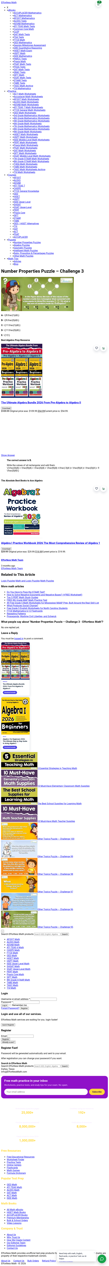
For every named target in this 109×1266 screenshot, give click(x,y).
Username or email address (15, 999)
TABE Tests (19, 83)
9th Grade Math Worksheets (28, 131)
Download (6, 408)
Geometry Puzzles (23, 248)
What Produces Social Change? (22, 605)
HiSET (17, 196)
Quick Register (8, 1025)
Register (24, 1008)
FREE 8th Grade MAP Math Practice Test (27, 600)
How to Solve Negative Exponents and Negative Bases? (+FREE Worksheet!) (44, 594)
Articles (17, 261)
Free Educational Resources (20, 1157)
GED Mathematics (23, 42)
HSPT (17, 199)
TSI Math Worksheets (24, 172)
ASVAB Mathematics (24, 23)
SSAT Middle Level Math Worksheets (32, 156)
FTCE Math (19, 40)
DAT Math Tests (22, 34)
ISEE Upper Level (22, 202)
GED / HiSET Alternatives (26, 223)
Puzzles (12, 239)
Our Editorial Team (16, 1242)
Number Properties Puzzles (27, 242)
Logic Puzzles (8, 580)
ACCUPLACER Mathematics (27, 13)
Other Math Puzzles (23, 256)
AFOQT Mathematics (24, 18)
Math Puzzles (47, 580)
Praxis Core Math (15, 974)
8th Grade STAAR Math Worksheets (31, 161)
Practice (12, 91)
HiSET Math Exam (23, 50)
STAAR (17, 218)
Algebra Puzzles (22, 245)
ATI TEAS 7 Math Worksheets (28, 107)
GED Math (12, 955)
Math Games (13, 1170)
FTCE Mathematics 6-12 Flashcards (25, 611)
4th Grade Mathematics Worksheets (32, 118)
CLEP (16, 31)
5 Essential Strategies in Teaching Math (57, 768)
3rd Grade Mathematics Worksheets (32, 115)
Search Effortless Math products (17, 934)
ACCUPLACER (21, 237)
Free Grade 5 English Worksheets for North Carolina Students (37, 608)
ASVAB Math (13, 944)
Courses (12, 175)
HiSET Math (13, 958)
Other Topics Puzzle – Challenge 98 (55, 874)
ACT (16, 231)
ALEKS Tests (20, 21)
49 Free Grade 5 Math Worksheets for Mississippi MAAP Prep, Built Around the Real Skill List (53, 603)
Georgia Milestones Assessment (30, 45)
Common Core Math (24, 29)
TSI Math (11, 988)
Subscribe (97, 1092)
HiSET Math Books (16, 1212)
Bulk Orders (33, 1260)
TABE (16, 221)
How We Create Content (18, 1240)
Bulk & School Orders (17, 1220)
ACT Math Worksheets (25, 94)
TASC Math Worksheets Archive (29, 169)
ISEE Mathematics (23, 56)
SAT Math (12, 1192)
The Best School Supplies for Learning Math (59, 803)
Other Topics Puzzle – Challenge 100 (55, 839)
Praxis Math (20, 61)
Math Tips (13, 258)
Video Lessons (14, 1223)
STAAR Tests (20, 80)
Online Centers (14, 1165)
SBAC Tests (19, 72)
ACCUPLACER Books (17, 1215)
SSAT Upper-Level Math (18, 969)
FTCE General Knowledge (26, 191)
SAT (16, 229)
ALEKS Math (13, 942)
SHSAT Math (13, 966)
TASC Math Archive (23, 85)
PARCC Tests (20, 58)
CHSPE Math (13, 950)
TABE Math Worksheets (25, 166)
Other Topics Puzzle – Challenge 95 (55, 927)
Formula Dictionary (16, 1173)
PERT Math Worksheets (25, 142)
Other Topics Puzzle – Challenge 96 (55, 909)
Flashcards (12, 1167)
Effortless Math (9, 2)
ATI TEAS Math (14, 1187)
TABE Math (12, 982)
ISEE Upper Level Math (18, 963)
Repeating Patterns (16, 613)
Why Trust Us (13, 1237)
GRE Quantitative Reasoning (28, 48)
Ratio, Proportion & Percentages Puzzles (34, 253)
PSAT (16, 234)
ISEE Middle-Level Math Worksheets (32, 139)
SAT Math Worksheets (25, 150)
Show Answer (8, 455)
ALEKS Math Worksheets (26, 102)
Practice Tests (14, 1162)
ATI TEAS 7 (19, 185)
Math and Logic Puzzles (28, 580)
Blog (16, 264)
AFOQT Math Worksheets (26, 99)
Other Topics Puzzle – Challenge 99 (55, 856)
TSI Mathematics (22, 88)
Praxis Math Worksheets (26, 145)
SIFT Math (19, 75)
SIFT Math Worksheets (25, 153)
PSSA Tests (19, 67)
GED (16, 193)
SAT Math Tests (22, 69)
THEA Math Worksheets (25, 164)
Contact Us (12, 1248)
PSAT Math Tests (22, 64)
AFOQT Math (13, 939)
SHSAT (17, 204)
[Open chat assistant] (102, 1259)
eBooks (11, 10)
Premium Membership (18, 1217)
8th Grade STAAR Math (18, 980)
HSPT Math (19, 53)
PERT (16, 210)
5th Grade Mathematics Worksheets (32, 121)
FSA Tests (19, 37)
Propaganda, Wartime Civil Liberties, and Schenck (31, 616)
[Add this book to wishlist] (96, 348)
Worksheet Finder (15, 1159)
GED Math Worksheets (25, 112)
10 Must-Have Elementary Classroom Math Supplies (63, 786)
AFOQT (17, 177)
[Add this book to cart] (103, 348)
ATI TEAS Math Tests (24, 26)
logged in (18, 638)
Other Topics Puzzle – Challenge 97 (55, 891)
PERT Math (12, 971)
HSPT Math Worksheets (26, 137)
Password (7, 1002)
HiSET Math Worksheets (26, 134)
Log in (4, 1005)
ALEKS (17, 180)
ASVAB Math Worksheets (26, 104)
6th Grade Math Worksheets (28, 123)
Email (4, 1036)
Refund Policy (49, 1260)
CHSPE (17, 188)
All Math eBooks (15, 1209)
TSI (15, 226)
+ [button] (7, 10)
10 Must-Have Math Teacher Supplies (56, 821)
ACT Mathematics (23, 15)
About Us (11, 1234)
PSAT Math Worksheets (25, 148)
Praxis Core (19, 212)
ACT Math (12, 1195)
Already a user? (8, 1042)
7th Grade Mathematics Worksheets (32, 126)
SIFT (16, 215)
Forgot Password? (10, 1008)
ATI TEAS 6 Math (15, 947)
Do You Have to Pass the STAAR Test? (26, 592)
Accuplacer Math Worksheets (28, 96)
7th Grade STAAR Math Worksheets (31, 158)
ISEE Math (12, 1198)
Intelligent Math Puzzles (26, 250)
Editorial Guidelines (16, 1245)
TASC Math (12, 985)
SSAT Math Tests (22, 77)
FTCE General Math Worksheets (29, 110)
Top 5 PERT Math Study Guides (22, 597)
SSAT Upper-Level (23, 207)
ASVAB (17, 183)
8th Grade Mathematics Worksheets (32, 129)
